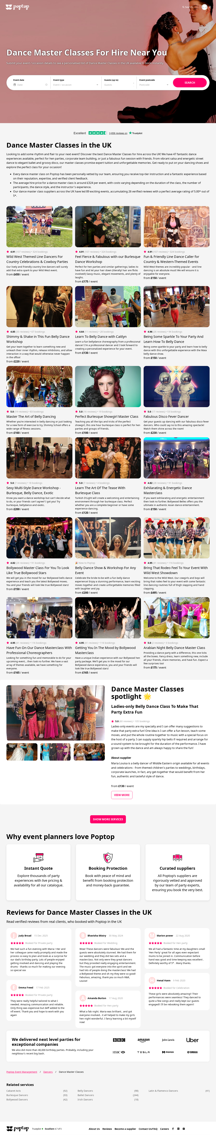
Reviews (107, 1128)
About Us (94, 1128)
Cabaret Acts (13, 1090)
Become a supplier (125, 1128)
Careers (164, 1128)
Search (189, 7)
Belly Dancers (85, 1090)
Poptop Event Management (21, 1071)
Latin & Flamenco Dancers (163, 1090)
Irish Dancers (85, 1099)
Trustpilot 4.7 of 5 (47, 1128)
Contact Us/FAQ (148, 1128)
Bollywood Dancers (17, 1099)
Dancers (48, 1071)
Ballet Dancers (86, 1095)
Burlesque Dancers (17, 1095)
